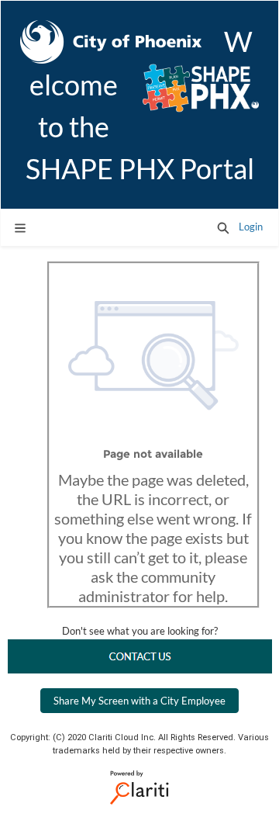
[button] (223, 227)
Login (251, 226)
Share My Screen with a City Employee (139, 700)
